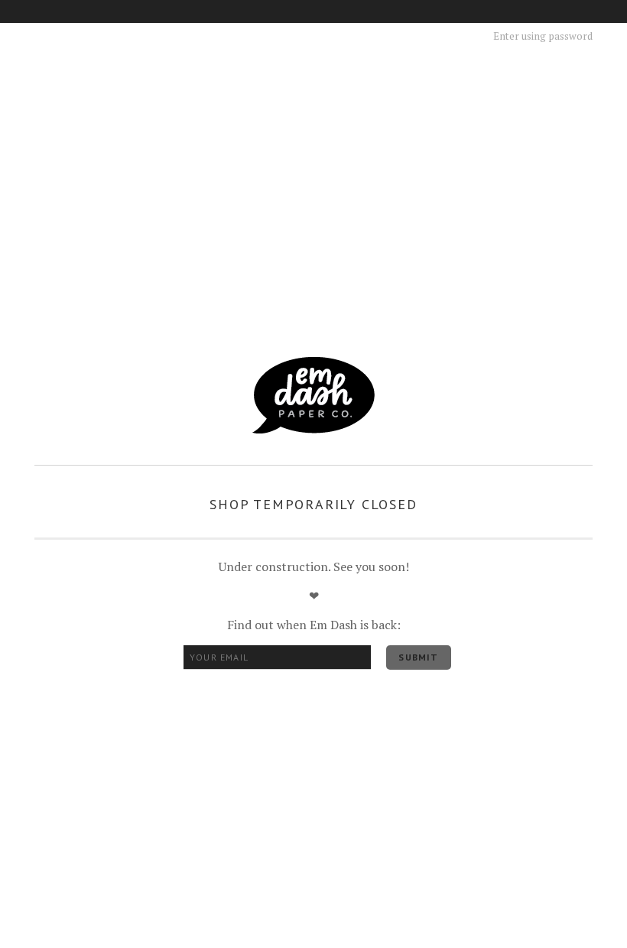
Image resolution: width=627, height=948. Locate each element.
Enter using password (543, 36)
